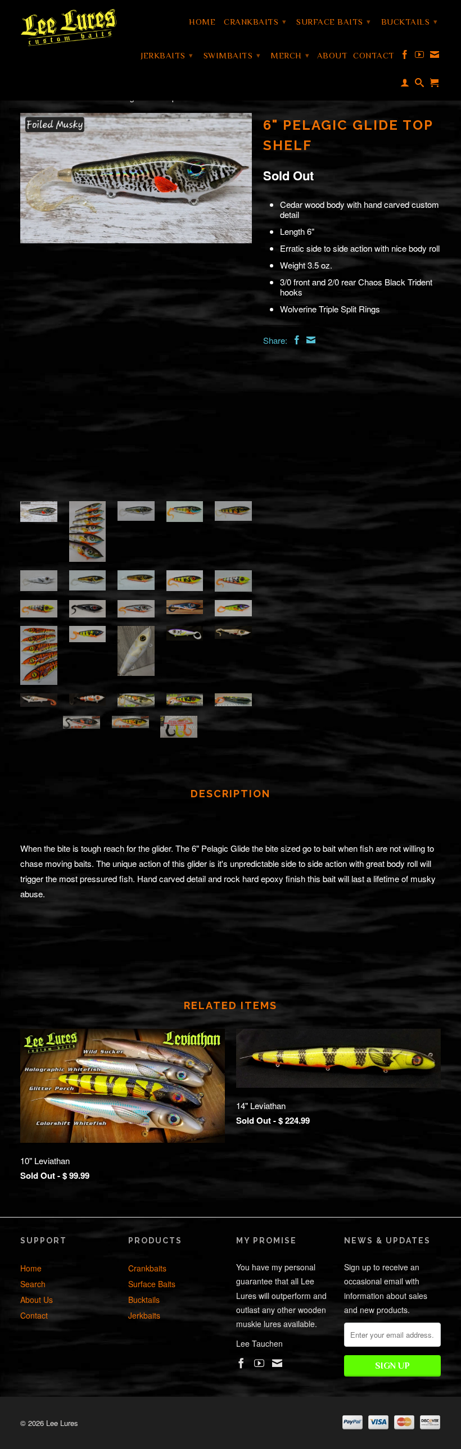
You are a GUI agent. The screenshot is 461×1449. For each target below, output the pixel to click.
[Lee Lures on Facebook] (405, 56)
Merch (290, 55)
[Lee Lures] (68, 27)
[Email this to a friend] (309, 339)
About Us (36, 1299)
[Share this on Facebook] (295, 339)
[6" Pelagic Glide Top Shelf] (136, 178)
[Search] (419, 85)
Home (202, 21)
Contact (374, 55)
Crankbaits (255, 21)
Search (33, 1283)
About (332, 55)
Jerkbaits (167, 55)
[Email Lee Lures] (435, 56)
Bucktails (409, 21)
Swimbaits (232, 55)
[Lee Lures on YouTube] (419, 56)
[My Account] (405, 85)
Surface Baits (333, 21)
